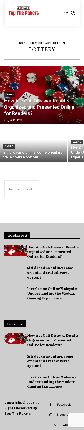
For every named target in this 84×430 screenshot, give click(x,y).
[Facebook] (50, 405)
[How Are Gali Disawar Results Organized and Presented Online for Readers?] (42, 95)
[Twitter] (54, 425)
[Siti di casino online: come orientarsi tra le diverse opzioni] (33, 143)
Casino (10, 94)
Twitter (66, 424)
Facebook (64, 404)
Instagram (64, 414)
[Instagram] (50, 415)
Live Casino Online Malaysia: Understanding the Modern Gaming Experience (52, 293)
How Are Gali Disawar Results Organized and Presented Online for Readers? (53, 251)
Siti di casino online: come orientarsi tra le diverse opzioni (50, 272)
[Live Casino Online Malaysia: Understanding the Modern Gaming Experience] (15, 291)
